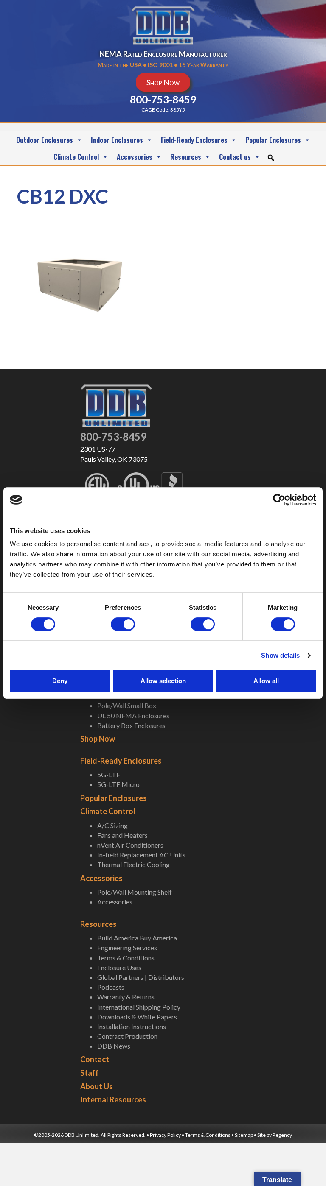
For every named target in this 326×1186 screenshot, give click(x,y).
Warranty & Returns (126, 997)
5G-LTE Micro (118, 784)
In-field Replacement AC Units (141, 855)
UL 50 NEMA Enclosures (133, 716)
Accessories (134, 157)
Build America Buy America (137, 938)
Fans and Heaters (122, 835)
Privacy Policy (165, 1135)
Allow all (266, 680)
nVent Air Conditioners (130, 845)
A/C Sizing (112, 825)
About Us (96, 1086)
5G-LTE (108, 774)
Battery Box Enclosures (131, 725)
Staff (89, 1072)
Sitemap (244, 1135)
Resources (185, 157)
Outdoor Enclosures (44, 140)
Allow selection (163, 680)
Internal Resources (113, 1099)
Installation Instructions (131, 1026)
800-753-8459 (113, 436)
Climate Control (76, 157)
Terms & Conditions (126, 958)
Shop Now (97, 738)
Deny (59, 680)
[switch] (123, 624)
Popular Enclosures (273, 140)
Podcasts (110, 987)
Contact (94, 1059)
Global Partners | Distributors (140, 977)
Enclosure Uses (119, 967)
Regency (282, 1135)
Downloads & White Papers (137, 1017)
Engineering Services (127, 947)
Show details (280, 655)
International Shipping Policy (138, 1007)
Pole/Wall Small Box (126, 705)
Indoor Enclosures (117, 140)
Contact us (235, 157)
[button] (270, 157)
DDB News (113, 1046)
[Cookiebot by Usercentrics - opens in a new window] (279, 500)
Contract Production (127, 1036)
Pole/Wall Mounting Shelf (134, 892)
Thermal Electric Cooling (133, 864)
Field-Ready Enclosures (194, 140)
